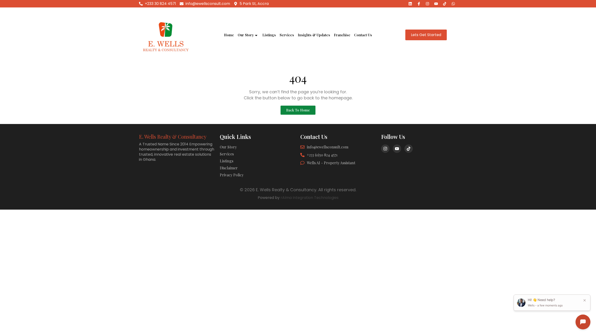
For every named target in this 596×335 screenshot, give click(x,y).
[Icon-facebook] (419, 3)
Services (287, 35)
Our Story (246, 35)
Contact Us (363, 35)
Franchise (342, 35)
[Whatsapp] (453, 3)
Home (229, 35)
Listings (269, 35)
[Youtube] (436, 3)
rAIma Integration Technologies (310, 197)
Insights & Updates (314, 35)
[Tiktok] (444, 3)
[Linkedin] (410, 3)
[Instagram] (427, 3)
